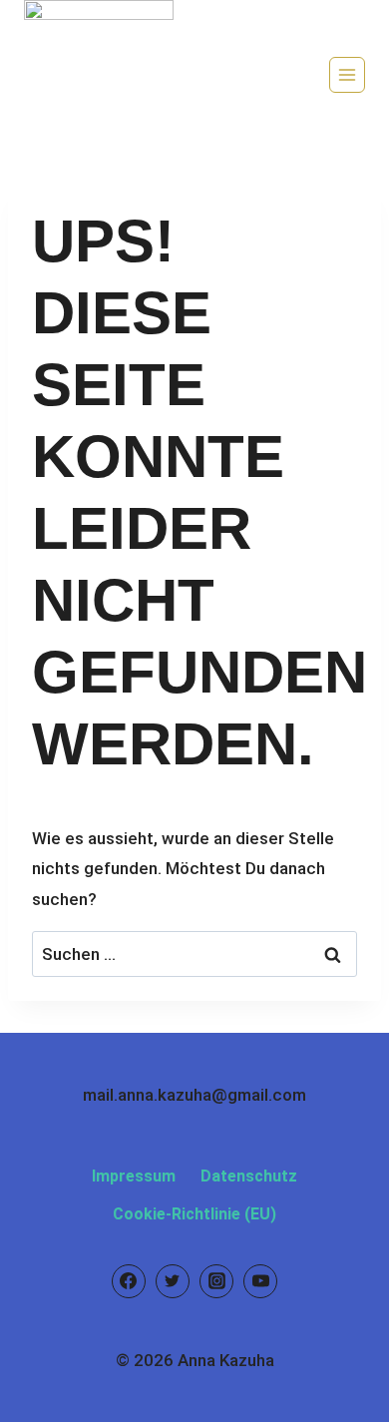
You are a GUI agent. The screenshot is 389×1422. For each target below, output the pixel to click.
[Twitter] (173, 1281)
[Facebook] (129, 1281)
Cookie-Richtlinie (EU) (194, 1213)
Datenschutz (248, 1176)
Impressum (134, 1176)
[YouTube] (260, 1281)
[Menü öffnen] (347, 75)
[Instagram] (216, 1281)
